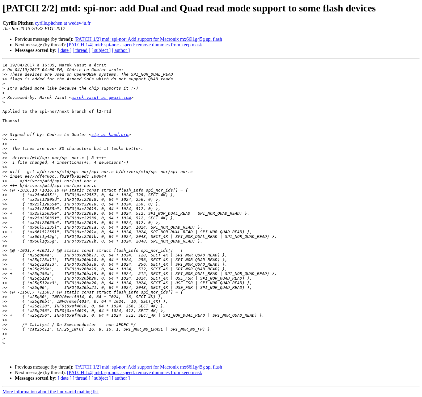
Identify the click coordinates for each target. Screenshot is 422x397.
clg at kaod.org (110, 134)
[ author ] (121, 50)
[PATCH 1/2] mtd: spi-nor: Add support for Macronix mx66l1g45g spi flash (148, 39)
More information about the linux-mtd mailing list (50, 391)
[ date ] (64, 50)
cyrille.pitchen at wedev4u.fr (63, 23)
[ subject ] (101, 50)
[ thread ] (81, 50)
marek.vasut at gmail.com (101, 97)
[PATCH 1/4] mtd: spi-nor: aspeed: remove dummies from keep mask (134, 44)
